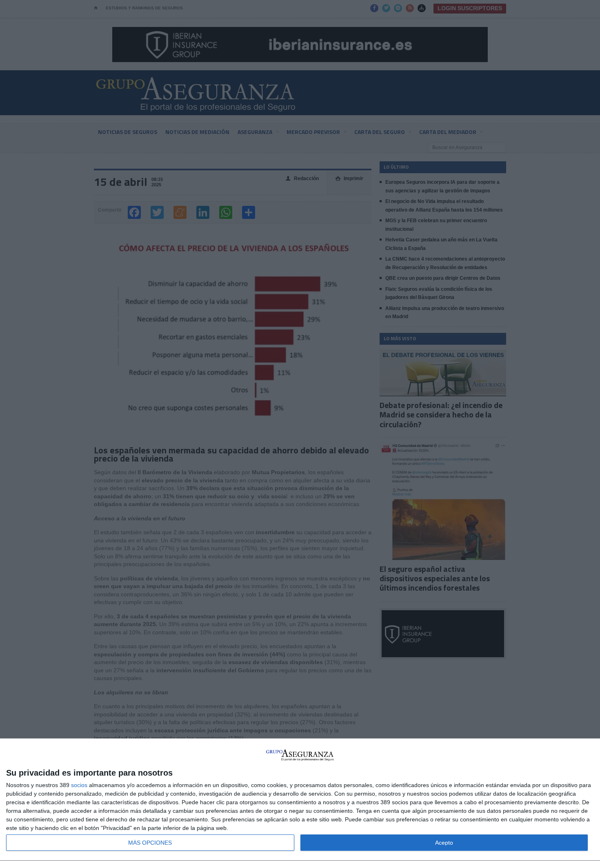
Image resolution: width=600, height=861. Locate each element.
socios (79, 785)
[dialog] (300, 800)
